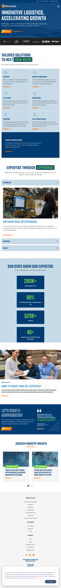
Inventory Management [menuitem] (30, 502)
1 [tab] (28, 486)
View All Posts (30, 447)
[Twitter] (30, 555)
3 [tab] (32, 486)
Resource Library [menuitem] (30, 544)
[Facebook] (34, 555)
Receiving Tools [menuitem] (54, 1)
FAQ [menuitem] (30, 539)
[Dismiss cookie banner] (55, 570)
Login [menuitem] (37, 1)
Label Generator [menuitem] (45, 1)
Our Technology (7, 235)
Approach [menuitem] (30, 528)
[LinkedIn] (26, 555)
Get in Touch (6, 31)
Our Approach (17, 31)
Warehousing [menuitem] (30, 510)
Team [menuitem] (30, 531)
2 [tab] (30, 486)
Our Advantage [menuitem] (30, 522)
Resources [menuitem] (30, 535)
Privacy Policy (38, 578)
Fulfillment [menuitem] (30, 504)
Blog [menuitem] (30, 542)
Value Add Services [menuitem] (30, 512)
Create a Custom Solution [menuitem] (30, 518)
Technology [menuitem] (30, 526)
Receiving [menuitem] (30, 507)
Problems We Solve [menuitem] (30, 498)
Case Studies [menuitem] (30, 547)
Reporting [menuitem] (30, 515)
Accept (50, 581)
